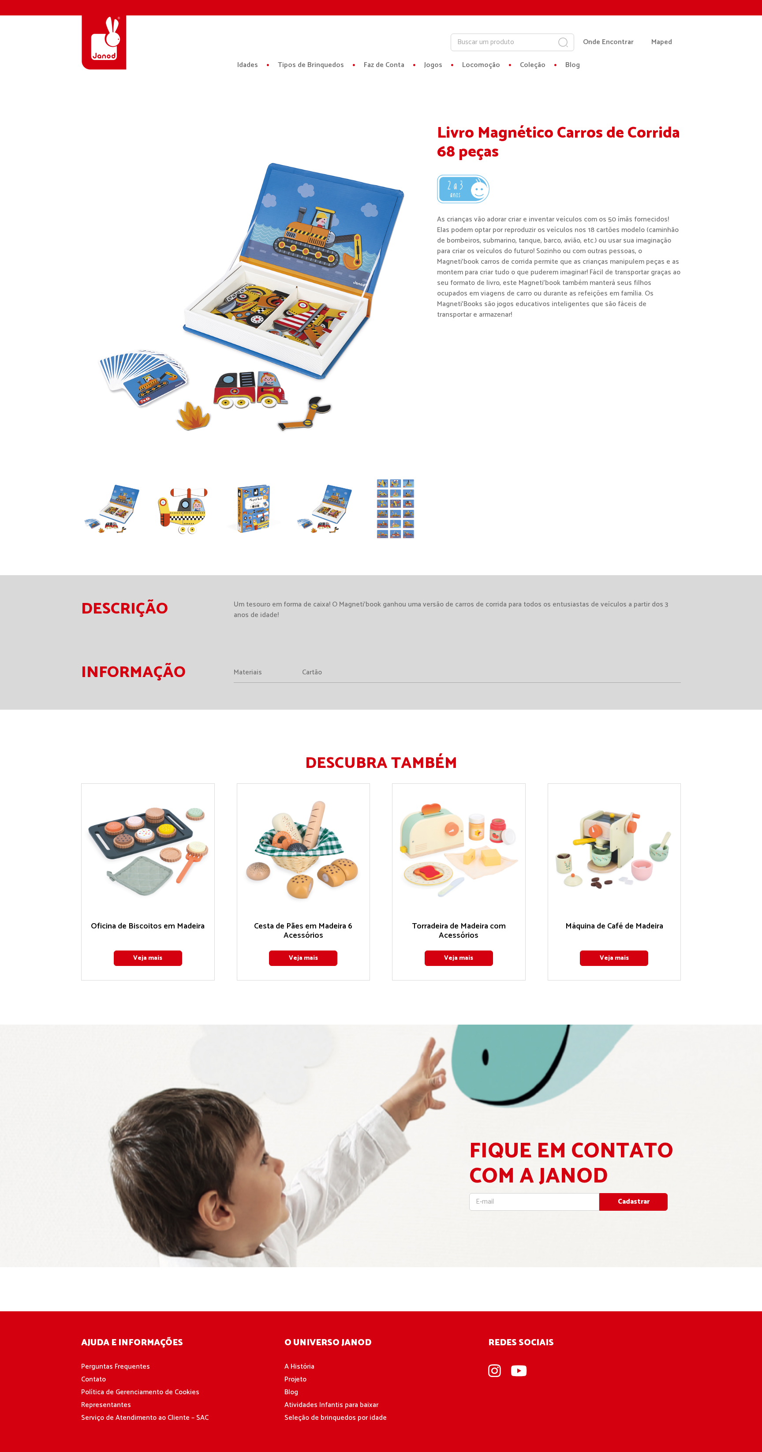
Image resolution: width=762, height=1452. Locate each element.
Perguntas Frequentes (115, 1367)
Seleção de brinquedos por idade (335, 1418)
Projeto (295, 1379)
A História (299, 1367)
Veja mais (147, 958)
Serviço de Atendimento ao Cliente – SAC (145, 1418)
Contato (93, 1379)
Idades (247, 65)
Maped (661, 42)
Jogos (433, 65)
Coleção (532, 65)
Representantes (106, 1405)
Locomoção (481, 65)
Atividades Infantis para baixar (331, 1405)
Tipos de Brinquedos (311, 65)
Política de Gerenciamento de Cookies (140, 1392)
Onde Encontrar (608, 42)
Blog (572, 65)
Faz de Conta (384, 65)
